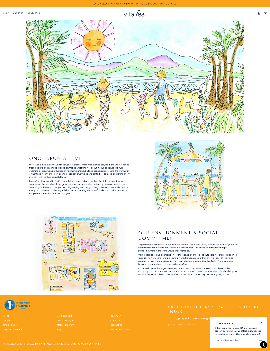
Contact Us (116, 324)
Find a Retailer (10, 324)
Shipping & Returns (12, 329)
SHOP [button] (6, 316)
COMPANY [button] (116, 316)
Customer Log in (65, 320)
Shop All (7, 320)
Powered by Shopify (90, 343)
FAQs (59, 329)
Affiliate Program (65, 324)
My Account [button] (64, 316)
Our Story (115, 320)
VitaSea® (11, 343)
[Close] (262, 321)
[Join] (258, 340)
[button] (18, 13)
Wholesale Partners (120, 329)
